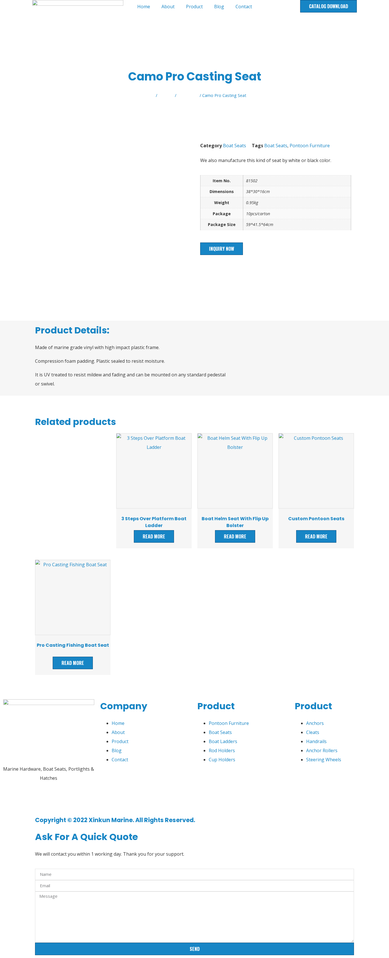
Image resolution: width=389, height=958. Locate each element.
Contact (244, 6)
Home (143, 6)
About (168, 6)
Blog (219, 6)
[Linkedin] (41, 800)
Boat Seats (187, 95)
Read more (154, 536)
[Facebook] (10, 800)
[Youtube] (25, 800)
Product (194, 6)
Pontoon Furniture (310, 145)
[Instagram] (56, 800)
